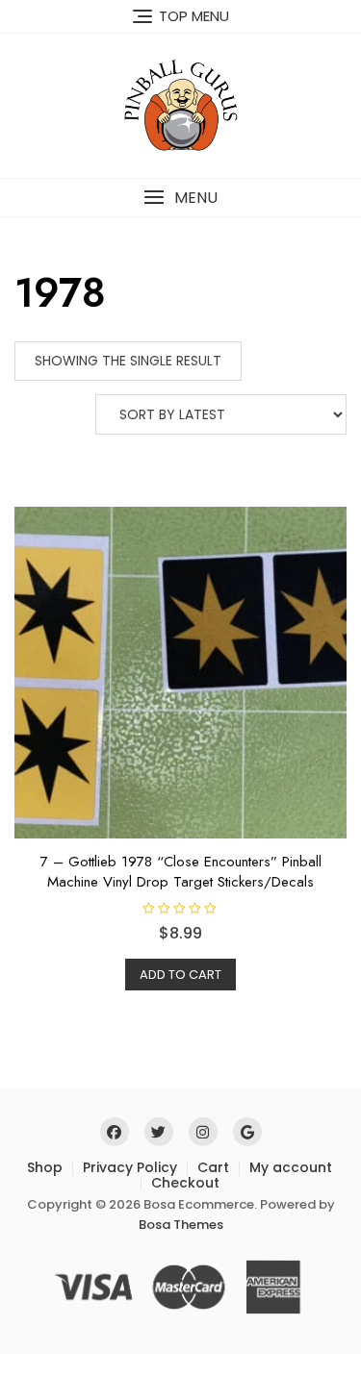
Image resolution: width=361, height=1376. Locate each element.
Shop (45, 1167)
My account (290, 1167)
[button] (180, 197)
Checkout (185, 1182)
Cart (213, 1167)
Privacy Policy (130, 1167)
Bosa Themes (181, 1224)
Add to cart (180, 974)
